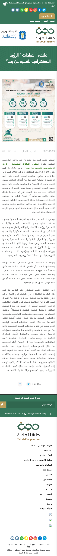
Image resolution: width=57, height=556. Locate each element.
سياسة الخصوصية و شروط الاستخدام (38, 460)
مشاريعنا (49, 499)
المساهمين (47, 16)
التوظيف (48, 485)
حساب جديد (35, 21)
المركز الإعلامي (46, 455)
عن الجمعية (47, 450)
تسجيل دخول (47, 470)
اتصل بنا (49, 489)
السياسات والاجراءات (44, 465)
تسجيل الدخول (48, 21)
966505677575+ (14, 414)
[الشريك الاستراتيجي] (14, 35)
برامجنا (49, 504)
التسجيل (49, 475)
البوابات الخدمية (46, 494)
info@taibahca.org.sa (38, 414)
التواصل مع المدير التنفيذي (41, 446)
